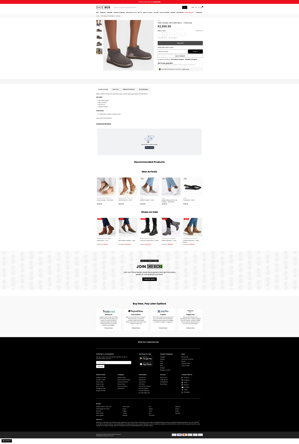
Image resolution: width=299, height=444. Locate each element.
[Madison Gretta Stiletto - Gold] (128, 187)
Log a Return (142, 382)
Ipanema (98, 411)
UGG (159, 21)
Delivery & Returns (129, 89)
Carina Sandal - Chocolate (105, 200)
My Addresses (164, 382)
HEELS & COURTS (147, 12)
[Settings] (196, 7)
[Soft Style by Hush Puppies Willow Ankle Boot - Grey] (171, 227)
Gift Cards (142, 384)
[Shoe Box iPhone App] (146, 365)
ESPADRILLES (180, 12)
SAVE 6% (121, 219)
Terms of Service (122, 386)
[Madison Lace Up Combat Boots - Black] (149, 227)
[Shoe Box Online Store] (104, 7)
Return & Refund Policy (123, 380)
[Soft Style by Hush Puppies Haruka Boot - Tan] (106, 227)
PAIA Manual (120, 388)
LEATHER (156, 12)
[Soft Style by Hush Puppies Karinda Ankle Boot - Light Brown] (192, 227)
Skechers (177, 406)
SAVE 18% (165, 219)
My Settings (163, 384)
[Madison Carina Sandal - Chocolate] (106, 187)
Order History (164, 380)
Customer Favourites (187, 359)
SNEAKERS (109, 12)
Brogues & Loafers (165, 370)
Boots (161, 365)
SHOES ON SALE (189, 12)
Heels (161, 363)
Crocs (150, 411)
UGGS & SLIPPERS (165, 12)
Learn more (185, 69)
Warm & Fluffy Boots (106, 118)
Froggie (125, 411)
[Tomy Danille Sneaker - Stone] (149, 187)
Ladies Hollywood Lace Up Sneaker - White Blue (169, 201)
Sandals (162, 359)
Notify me (195, 51)
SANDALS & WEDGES (119, 12)
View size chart (172, 38)
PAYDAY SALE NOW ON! (149, 2)
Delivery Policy (121, 377)
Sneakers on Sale (101, 377)
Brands (183, 361)
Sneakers (162, 357)
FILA (150, 406)
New (99, 178)
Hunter (177, 409)
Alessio (151, 409)
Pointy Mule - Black (189, 200)
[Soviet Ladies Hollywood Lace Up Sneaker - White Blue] (171, 187)
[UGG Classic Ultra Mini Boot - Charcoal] (99, 23)
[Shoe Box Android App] (146, 359)
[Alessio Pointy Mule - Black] (192, 187)
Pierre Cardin (99, 413)
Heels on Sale (100, 384)
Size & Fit (115, 89)
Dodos (177, 411)
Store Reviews (143, 89)
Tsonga (125, 413)
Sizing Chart (142, 380)
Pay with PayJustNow (145, 386)
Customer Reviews (122, 382)
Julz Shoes (152, 415)
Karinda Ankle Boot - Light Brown (191, 241)
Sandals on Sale (100, 380)
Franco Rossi (126, 406)
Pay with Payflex (143, 388)
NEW (97, 12)
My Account (163, 377)
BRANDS (173, 12)
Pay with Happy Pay (144, 393)
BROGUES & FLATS (131, 12)
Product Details (103, 89)
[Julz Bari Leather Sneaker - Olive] (128, 227)
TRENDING (103, 12)
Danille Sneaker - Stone (147, 200)
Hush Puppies (100, 415)
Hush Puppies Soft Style (102, 409)
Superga (125, 415)
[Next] (151, 45)
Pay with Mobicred (144, 390)
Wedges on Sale (100, 388)
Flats (161, 361)
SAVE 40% (143, 219)
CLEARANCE (199, 12)
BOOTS (140, 12)
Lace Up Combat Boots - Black (149, 240)
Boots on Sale (100, 386)
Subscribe (100, 366)
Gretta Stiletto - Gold (125, 200)
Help (192, 7)
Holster (124, 409)
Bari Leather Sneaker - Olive (127, 240)
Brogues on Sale (100, 390)
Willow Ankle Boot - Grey (169, 240)
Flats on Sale (99, 382)
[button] (201, 7)
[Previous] (105, 45)
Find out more (108, 328)
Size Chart (200, 30)
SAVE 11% (100, 219)
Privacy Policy (121, 384)
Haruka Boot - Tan (102, 240)
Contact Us (142, 377)
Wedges (162, 368)
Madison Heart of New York (103, 406)
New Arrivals (185, 357)
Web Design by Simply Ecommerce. (105, 435)
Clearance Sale (186, 363)
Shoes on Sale (185, 365)
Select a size (180, 31)
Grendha (177, 413)
